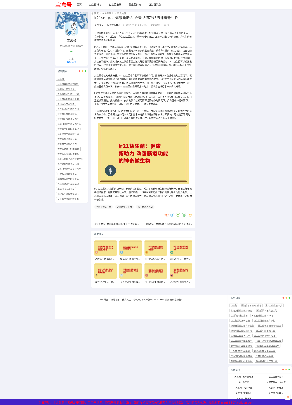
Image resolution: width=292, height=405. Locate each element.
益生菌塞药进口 (145, 206)
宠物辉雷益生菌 (124, 206)
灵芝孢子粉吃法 (243, 398)
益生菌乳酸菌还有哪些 (68, 119)
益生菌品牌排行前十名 (68, 199)
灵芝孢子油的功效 (243, 387)
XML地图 (104, 299)
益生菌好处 (135, 4)
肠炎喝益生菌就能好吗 (68, 134)
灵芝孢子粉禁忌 (276, 393)
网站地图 (115, 299)
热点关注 (126, 299)
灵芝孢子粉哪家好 (243, 393)
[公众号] (71, 51)
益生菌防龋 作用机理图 (68, 149)
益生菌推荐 (115, 4)
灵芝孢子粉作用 (276, 387)
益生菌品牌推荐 (276, 376)
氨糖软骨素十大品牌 (276, 382)
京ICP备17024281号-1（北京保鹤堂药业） (162, 299)
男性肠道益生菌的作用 (68, 109)
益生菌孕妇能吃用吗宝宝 (69, 129)
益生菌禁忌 (155, 4)
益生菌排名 (95, 4)
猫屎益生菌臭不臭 (66, 88)
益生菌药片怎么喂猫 (67, 114)
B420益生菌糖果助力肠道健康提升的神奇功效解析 (170, 223)
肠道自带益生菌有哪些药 (69, 124)
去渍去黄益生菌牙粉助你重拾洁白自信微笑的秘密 (117, 223)
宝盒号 (100, 25)
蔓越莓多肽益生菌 (66, 104)
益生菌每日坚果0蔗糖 (67, 83)
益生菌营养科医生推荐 (68, 154)
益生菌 (60, 78)
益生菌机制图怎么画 (67, 139)
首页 (79, 4)
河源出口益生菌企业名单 (69, 169)
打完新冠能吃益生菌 (67, 174)
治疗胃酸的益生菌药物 (68, 164)
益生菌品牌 (244, 382)
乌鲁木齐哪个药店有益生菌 (70, 159)
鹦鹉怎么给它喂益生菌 (68, 179)
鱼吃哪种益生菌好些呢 (68, 93)
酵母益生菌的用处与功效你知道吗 (137, 258)
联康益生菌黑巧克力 (67, 144)
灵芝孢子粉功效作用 (244, 376)
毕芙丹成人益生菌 (66, 189)
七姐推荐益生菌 (103, 206)
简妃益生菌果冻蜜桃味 (68, 194)
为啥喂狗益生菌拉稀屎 (68, 184)
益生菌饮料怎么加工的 (68, 98)
